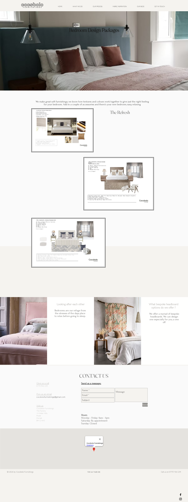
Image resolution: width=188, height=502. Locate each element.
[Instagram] (180, 499)
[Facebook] (180, 494)
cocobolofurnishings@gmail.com (50, 397)
